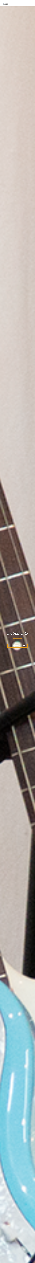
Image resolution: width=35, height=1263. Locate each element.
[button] (32, 3)
